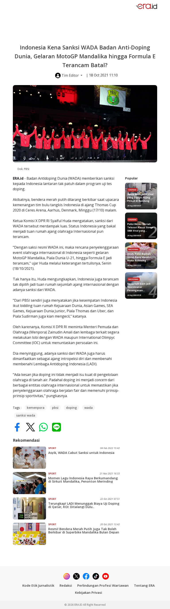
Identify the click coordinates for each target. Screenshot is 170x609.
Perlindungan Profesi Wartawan (103, 585)
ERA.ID (78, 605)
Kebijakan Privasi (88, 592)
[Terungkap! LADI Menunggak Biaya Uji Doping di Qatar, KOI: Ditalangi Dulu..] (30, 508)
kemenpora (35, 407)
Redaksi (66, 585)
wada (88, 407)
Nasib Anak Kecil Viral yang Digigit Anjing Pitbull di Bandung (140, 197)
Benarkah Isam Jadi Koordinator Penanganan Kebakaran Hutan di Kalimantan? (139, 287)
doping (71, 407)
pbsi (55, 407)
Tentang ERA (144, 585)
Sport (52, 448)
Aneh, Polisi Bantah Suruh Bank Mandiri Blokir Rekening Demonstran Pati (139, 257)
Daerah (132, 189)
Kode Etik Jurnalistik (38, 585)
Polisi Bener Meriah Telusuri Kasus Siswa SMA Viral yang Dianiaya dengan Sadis (141, 227)
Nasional (133, 249)
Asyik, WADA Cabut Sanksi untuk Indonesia (81, 452)
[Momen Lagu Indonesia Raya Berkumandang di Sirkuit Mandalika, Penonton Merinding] (30, 483)
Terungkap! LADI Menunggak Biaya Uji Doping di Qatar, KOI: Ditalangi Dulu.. (83, 505)
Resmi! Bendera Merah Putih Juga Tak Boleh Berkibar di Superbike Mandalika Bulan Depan (83, 530)
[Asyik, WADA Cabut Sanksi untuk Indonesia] (30, 458)
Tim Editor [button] (70, 75)
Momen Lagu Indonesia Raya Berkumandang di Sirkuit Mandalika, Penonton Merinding (83, 479)
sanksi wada (25, 415)
